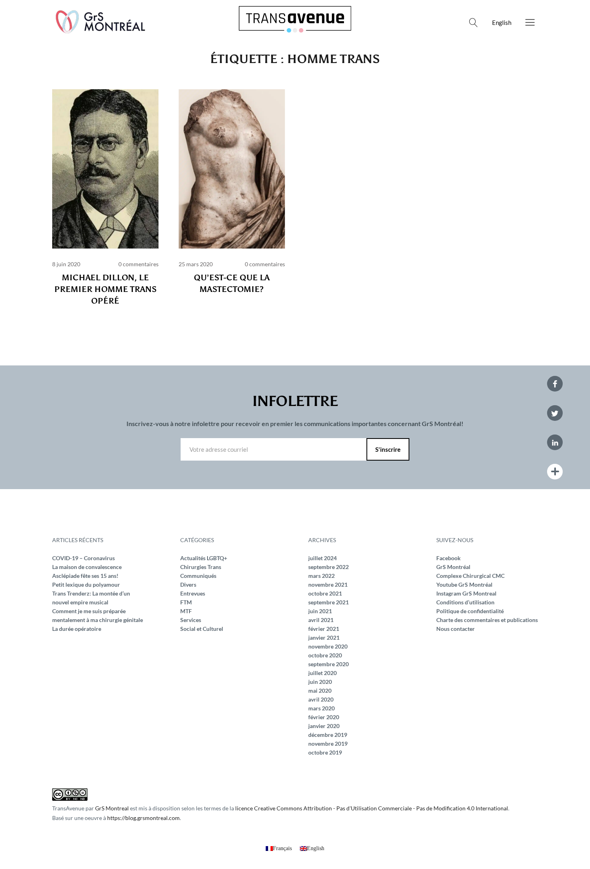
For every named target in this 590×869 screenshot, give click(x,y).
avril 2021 (321, 619)
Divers (188, 584)
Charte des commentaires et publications (487, 619)
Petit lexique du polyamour (86, 584)
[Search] (474, 22)
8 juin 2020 (66, 264)
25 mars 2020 (196, 264)
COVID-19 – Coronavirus (83, 558)
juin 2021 (320, 611)
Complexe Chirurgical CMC (470, 575)
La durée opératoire (76, 628)
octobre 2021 (325, 593)
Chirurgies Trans (200, 566)
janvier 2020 (324, 725)
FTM (186, 602)
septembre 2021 (328, 602)
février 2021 (323, 628)
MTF (186, 611)
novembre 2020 (328, 646)
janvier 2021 (324, 637)
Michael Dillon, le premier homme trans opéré (105, 289)
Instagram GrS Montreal (466, 593)
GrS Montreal (112, 808)
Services (190, 619)
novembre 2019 (328, 743)
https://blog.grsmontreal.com (143, 817)
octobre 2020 (325, 655)
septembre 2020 (328, 664)
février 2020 (323, 717)
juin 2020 (320, 681)
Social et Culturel (201, 628)
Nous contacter (455, 628)
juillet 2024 (322, 558)
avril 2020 (321, 699)
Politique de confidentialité (470, 611)
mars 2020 (321, 708)
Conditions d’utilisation (465, 602)
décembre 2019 (327, 734)
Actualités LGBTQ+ (203, 558)
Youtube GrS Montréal (464, 584)
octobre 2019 (325, 752)
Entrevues (192, 593)
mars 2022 (321, 575)
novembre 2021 (328, 584)
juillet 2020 (322, 672)
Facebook (448, 558)
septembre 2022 (328, 566)
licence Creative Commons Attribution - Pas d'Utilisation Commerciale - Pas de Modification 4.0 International (371, 808)
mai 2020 (320, 690)
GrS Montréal (453, 566)
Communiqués (198, 575)
